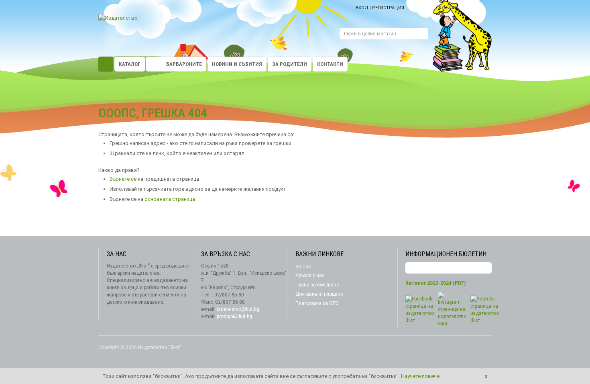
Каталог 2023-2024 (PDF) (435, 283)
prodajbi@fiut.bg (234, 316)
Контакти (330, 64)
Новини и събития (237, 64)
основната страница (169, 199)
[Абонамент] (486, 268)
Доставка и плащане (319, 294)
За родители (289, 64)
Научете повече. (421, 376)
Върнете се (123, 179)
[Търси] (422, 34)
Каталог (129, 64)
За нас (303, 267)
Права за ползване (317, 285)
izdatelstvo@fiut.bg (238, 309)
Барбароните (184, 64)
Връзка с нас (309, 275)
